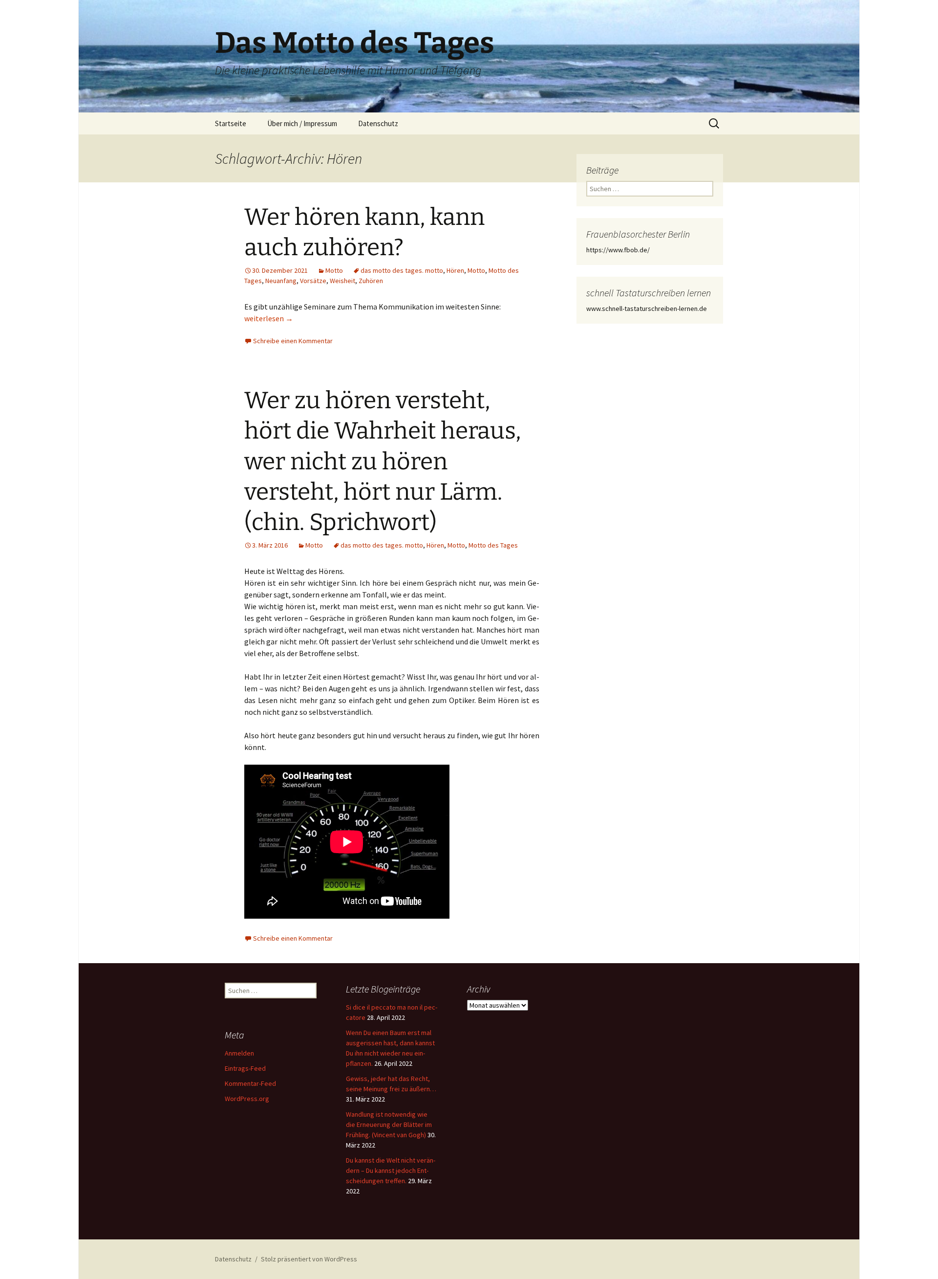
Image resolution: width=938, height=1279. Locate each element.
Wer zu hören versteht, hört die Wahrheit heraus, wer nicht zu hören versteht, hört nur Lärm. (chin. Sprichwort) (382, 461)
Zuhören (371, 280)
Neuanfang (281, 280)
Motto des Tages (493, 545)
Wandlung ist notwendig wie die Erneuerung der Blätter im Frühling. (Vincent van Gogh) (389, 1124)
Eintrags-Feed (245, 1068)
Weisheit (342, 280)
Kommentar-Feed (250, 1083)
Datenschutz (378, 123)
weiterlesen (268, 318)
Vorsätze (313, 280)
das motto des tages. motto (402, 270)
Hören (455, 270)
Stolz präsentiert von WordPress (309, 1259)
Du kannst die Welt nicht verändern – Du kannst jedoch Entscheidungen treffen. (390, 1170)
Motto (334, 270)
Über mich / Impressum (302, 123)
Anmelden (239, 1053)
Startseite (230, 123)
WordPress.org (247, 1098)
